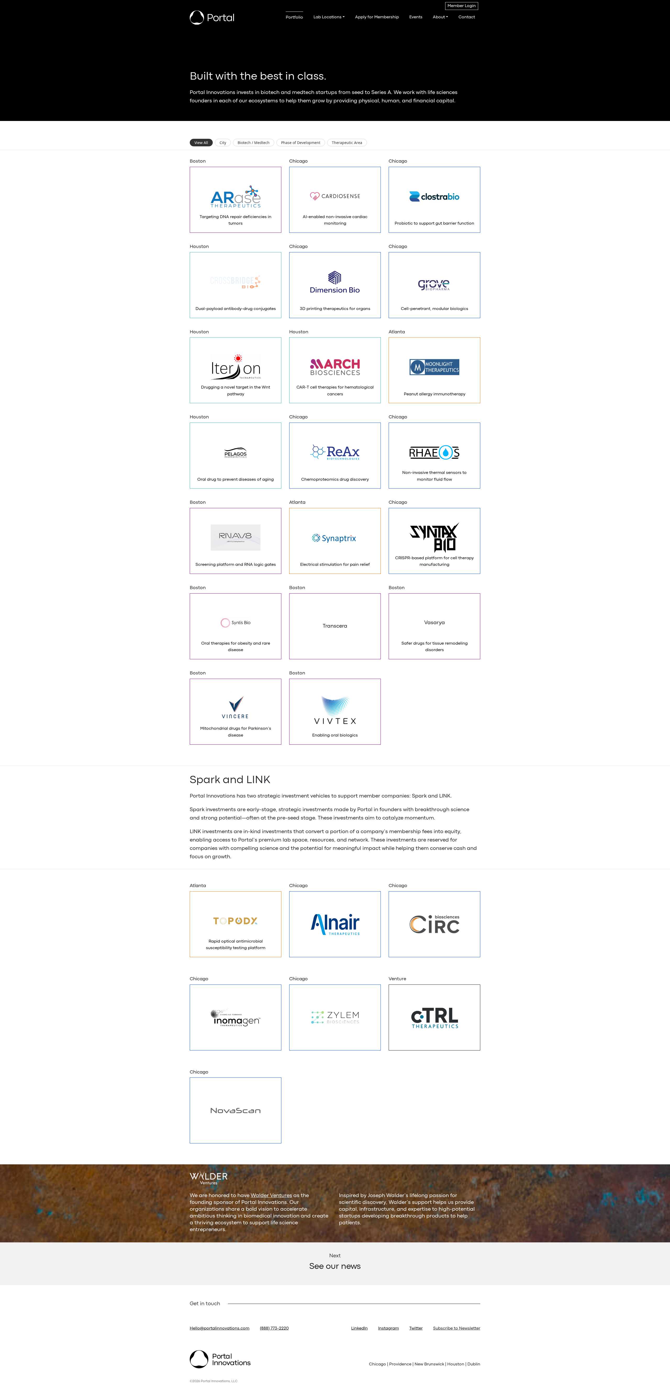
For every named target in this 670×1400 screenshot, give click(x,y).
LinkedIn (359, 1328)
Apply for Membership (377, 17)
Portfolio (294, 17)
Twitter (416, 1328)
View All (201, 142)
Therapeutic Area (347, 142)
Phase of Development (300, 142)
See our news (335, 1266)
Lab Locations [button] (328, 17)
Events (415, 17)
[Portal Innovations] (212, 17)
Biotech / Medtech (254, 142)
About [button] (439, 17)
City (223, 142)
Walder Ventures (271, 1195)
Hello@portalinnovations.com (219, 1328)
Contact (467, 17)
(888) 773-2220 (274, 1328)
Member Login (462, 6)
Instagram (388, 1328)
